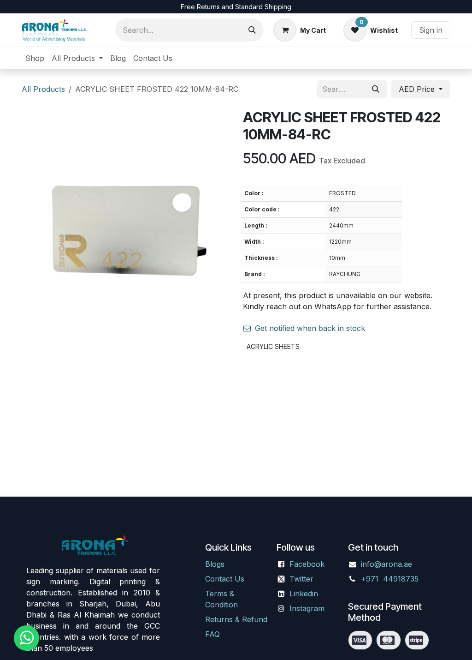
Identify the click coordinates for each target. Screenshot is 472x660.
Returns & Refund (236, 619)
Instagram (306, 608)
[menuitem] (35, 58)
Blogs (214, 564)
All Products (43, 89)
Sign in (430, 30)
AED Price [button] (418, 89)
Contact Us (224, 578)
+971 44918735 (391, 578)
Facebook (306, 564)
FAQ (212, 634)
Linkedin (303, 593)
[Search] (252, 30)
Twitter (301, 578)
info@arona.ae (386, 564)
